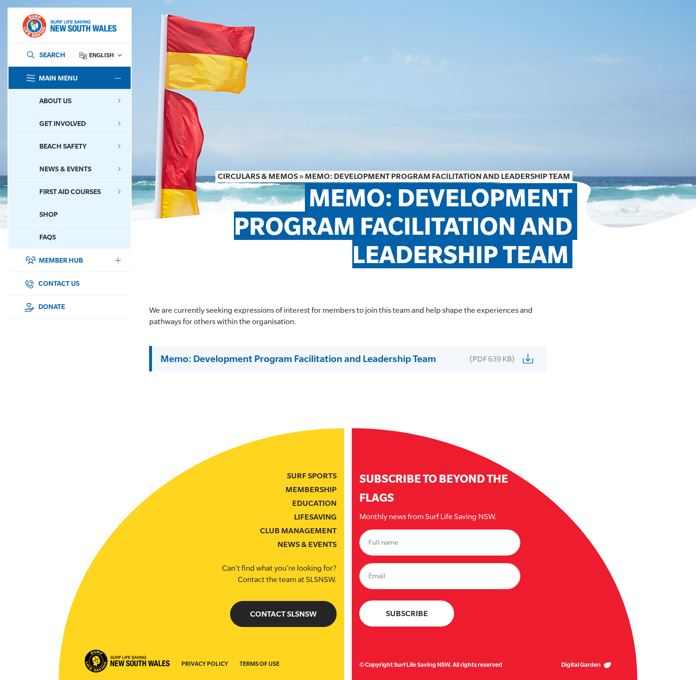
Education (314, 503)
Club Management (298, 530)
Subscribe (407, 613)
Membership (311, 489)
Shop (48, 214)
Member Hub (61, 260)
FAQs (47, 237)
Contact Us (58, 283)
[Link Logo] (69, 25)
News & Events (307, 544)
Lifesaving (315, 516)
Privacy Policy (204, 663)
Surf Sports (312, 475)
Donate (51, 306)
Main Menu (58, 78)
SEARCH (52, 55)
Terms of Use (259, 663)
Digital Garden (581, 664)
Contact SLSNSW (283, 613)
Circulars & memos (258, 176)
